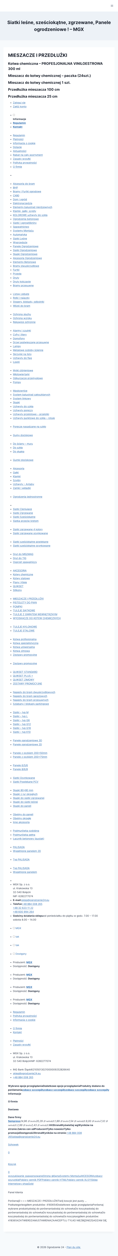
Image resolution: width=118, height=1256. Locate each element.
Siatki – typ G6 (21, 720)
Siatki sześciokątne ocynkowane (31, 545)
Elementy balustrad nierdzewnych (32, 207)
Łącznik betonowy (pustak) (28, 838)
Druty (16, 277)
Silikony (17, 590)
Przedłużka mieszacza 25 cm (32, 96)
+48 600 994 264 (23, 911)
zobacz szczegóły (33, 1089)
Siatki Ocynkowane (24, 777)
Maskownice (20, 390)
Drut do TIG (19, 558)
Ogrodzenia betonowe (26, 219)
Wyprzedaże (20, 242)
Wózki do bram (21, 305)
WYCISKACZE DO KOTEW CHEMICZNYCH (37, 618)
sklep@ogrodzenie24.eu (26, 1136)
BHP (15, 187)
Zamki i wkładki (22, 488)
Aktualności (19, 151)
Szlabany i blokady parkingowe (31, 703)
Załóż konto (19, 106)
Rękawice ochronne (24, 322)
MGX (29, 962)
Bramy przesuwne (23, 285)
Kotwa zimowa (21, 650)
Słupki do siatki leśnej (25, 801)
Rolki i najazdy (21, 297)
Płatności (18, 139)
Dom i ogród (20, 199)
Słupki (16, 402)
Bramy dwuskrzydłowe (26, 265)
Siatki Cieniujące (22, 509)
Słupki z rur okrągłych (25, 794)
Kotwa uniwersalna (24, 647)
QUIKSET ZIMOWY (23, 679)
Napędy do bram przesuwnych (30, 700)
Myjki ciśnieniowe (23, 370)
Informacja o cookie (24, 143)
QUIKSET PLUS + (23, 675)
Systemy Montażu (23, 230)
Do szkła (18, 447)
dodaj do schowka (64, 1208)
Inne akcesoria (21, 822)
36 (52, 1204)
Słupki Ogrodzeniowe (25, 254)
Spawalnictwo (21, 226)
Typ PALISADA (21, 859)
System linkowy (22, 398)
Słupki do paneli (22, 806)
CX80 (16, 195)
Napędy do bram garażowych (30, 696)
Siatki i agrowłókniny (25, 222)
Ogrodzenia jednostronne (27, 496)
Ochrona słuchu (22, 314)
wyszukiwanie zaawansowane (25, 1176)
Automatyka (20, 234)
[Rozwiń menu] (112, 5)
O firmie (17, 166)
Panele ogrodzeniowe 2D (27, 744)
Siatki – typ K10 (22, 732)
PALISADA (19, 847)
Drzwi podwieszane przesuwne (31, 342)
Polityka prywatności (25, 162)
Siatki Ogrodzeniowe (25, 250)
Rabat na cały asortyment (28, 154)
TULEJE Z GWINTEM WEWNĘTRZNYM (35, 614)
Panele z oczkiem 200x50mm (30, 753)
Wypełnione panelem (25, 872)
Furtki (16, 269)
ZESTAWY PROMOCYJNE (27, 683)
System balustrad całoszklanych (31, 394)
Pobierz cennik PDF (30, 1179)
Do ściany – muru (23, 443)
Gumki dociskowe (23, 460)
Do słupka (18, 451)
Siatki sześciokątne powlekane (30, 541)
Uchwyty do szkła (23, 406)
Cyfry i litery (20, 334)
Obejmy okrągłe (22, 818)
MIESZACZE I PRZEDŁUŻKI (28, 598)
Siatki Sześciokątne (24, 516)
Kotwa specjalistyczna (25, 643)
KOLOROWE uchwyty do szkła (30, 215)
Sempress (14, 1121)
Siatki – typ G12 (22, 724)
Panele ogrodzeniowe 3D (27, 740)
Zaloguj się (19, 102)
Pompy (17, 382)
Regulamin (19, 135)
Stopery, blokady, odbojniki (28, 301)
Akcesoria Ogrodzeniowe (27, 258)
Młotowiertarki (21, 374)
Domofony (19, 338)
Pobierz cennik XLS (78, 1179)
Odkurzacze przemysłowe (28, 378)
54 (55, 1204)
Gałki (16, 472)
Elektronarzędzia (22, 203)
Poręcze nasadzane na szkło (29, 426)
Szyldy (17, 480)
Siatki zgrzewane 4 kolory (28, 529)
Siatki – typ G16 (22, 728)
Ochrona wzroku (22, 318)
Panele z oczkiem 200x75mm (30, 756)
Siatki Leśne (20, 238)
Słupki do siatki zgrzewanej (28, 798)
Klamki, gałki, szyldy (24, 211)
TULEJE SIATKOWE (24, 610)
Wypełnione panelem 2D (27, 851)
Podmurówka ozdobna (26, 830)
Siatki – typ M (20, 712)
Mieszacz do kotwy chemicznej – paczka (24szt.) (49, 76)
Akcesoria (18, 468)
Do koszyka (81, 1208)
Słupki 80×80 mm (23, 790)
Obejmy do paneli (23, 814)
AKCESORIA (20, 570)
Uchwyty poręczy (23, 410)
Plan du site (74, 1247)
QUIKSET (18, 586)
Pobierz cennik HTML (54, 1179)
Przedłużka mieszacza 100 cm (34, 89)
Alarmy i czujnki (22, 330)
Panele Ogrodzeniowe (25, 246)
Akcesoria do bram (24, 183)
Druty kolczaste (22, 281)
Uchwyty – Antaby (23, 484)
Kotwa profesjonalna (25, 639)
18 (49, 1204)
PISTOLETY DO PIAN (25, 602)
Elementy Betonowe (24, 262)
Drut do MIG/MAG (23, 554)
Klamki (17, 476)
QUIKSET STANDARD (25, 671)
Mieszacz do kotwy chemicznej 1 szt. (39, 82)
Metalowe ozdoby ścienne (28, 350)
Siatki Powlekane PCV (25, 781)
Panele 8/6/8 (20, 769)
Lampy (17, 346)
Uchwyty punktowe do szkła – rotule (34, 418)
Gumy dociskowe (23, 435)
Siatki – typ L (20, 716)
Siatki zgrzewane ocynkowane (30, 533)
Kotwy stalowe (21, 578)
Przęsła (17, 273)
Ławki (16, 362)
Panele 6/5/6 (20, 765)
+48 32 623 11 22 (23, 907)
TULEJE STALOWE (24, 630)
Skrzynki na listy (22, 354)
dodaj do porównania (41, 1208)
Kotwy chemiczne (23, 574)
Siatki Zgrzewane (23, 513)
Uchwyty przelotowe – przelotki (31, 414)
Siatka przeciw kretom (26, 520)
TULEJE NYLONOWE (25, 626)
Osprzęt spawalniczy (25, 562)
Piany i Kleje (20, 582)
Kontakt (17, 1032)
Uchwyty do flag (22, 358)
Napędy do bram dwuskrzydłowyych (34, 692)
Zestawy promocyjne (25, 654)
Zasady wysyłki (22, 158)
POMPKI (17, 606)
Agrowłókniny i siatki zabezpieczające (35, 505)
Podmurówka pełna (24, 834)
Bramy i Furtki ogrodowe (27, 191)
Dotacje (17, 147)
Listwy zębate (21, 294)
